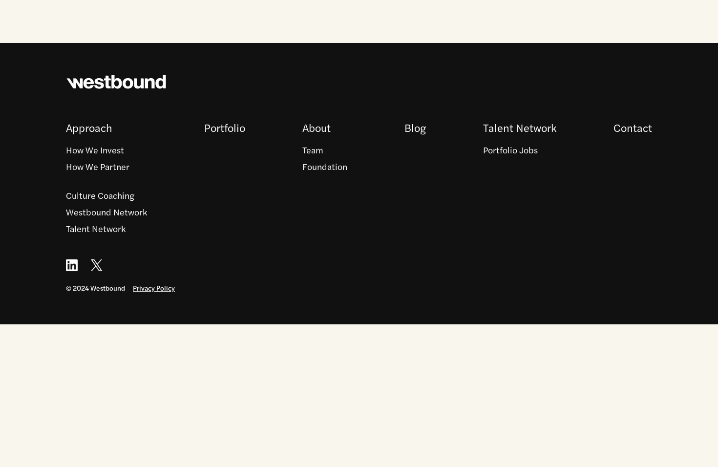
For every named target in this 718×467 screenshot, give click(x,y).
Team (312, 150)
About (316, 127)
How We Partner (97, 166)
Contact (632, 127)
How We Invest (95, 150)
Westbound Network (106, 212)
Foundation (324, 166)
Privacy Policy (154, 288)
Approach (89, 127)
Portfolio (224, 127)
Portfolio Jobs (510, 150)
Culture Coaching (100, 195)
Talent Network (96, 228)
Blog (415, 127)
